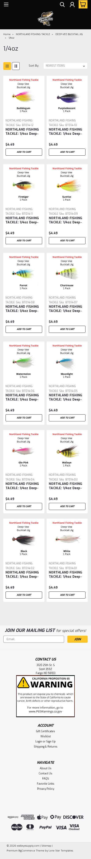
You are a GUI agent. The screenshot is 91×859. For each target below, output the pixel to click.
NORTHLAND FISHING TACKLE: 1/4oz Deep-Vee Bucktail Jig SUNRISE (65, 220)
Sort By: (34, 65)
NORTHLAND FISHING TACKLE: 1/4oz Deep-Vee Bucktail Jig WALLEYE (65, 486)
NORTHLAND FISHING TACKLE (33, 34)
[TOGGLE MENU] (6, 5)
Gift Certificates (45, 731)
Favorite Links (45, 784)
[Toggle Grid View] (7, 66)
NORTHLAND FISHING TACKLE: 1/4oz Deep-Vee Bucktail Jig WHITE (65, 574)
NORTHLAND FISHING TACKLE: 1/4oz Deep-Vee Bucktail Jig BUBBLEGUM (22, 131)
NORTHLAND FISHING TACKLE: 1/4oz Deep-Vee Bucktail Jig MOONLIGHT (65, 397)
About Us (45, 768)
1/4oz (11, 38)
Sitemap (46, 845)
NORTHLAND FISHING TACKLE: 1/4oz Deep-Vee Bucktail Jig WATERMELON (22, 397)
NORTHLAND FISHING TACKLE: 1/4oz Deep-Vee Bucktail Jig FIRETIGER (22, 220)
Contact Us (45, 773)
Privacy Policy (45, 789)
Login (38, 741)
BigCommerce (26, 850)
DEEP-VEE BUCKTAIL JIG (69, 34)
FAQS (45, 778)
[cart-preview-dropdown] (82, 4)
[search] (62, 5)
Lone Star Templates (61, 850)
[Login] (72, 5)
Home (7, 34)
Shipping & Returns (45, 746)
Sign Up (51, 741)
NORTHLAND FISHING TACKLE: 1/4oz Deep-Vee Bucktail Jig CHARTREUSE (65, 309)
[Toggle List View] (16, 66)
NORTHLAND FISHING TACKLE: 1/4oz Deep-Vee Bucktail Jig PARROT (22, 309)
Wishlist (45, 736)
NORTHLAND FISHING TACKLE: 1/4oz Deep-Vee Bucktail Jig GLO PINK (22, 486)
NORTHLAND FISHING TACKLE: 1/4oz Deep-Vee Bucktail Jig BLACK (24, 574)
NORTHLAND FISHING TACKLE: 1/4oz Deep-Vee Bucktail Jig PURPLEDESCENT (65, 131)
